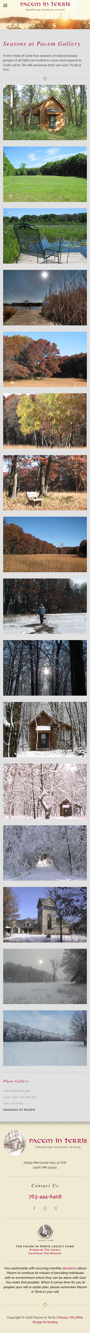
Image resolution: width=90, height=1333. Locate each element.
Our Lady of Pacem (20, 1097)
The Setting (13, 1103)
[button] (5, 5)
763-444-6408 (45, 1196)
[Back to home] (45, 5)
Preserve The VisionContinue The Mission (45, 1251)
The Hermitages (17, 1090)
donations (69, 1268)
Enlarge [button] (45, 112)
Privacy (63, 1317)
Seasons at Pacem (19, 1109)
